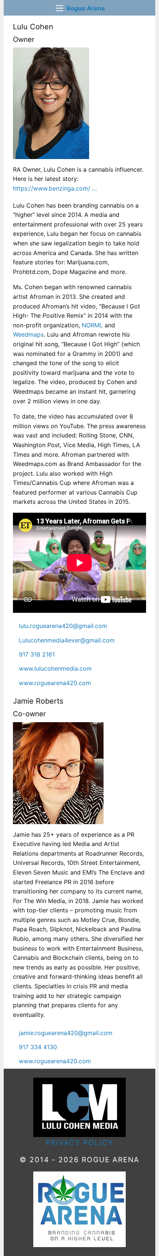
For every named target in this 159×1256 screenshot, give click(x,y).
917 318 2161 (37, 654)
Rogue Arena (86, 8)
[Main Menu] (59, 8)
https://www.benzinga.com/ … (55, 188)
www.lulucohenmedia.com (55, 668)
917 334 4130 (38, 1047)
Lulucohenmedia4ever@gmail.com (67, 640)
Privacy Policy (80, 1142)
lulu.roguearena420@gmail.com (63, 625)
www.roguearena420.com (55, 683)
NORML (92, 325)
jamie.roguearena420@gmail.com (65, 1033)
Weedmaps (28, 334)
